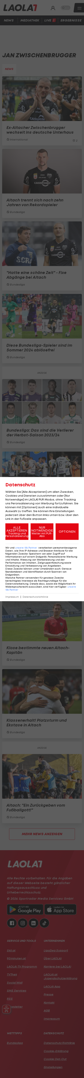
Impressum (12, 597)
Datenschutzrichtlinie (35, 597)
